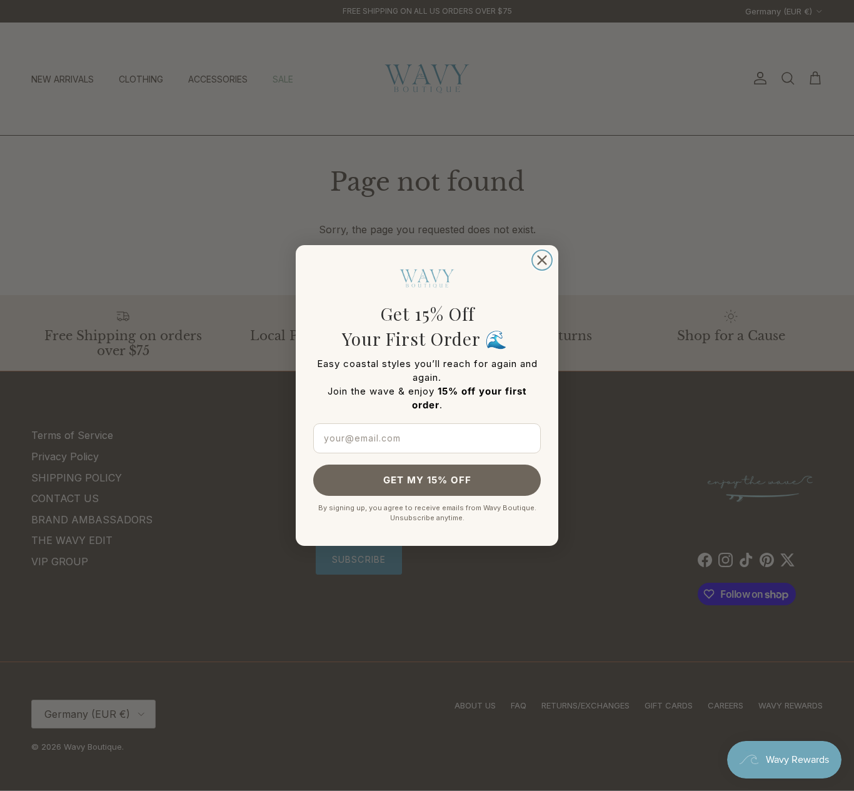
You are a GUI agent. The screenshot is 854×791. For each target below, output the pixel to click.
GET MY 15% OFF (427, 480)
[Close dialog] (542, 260)
